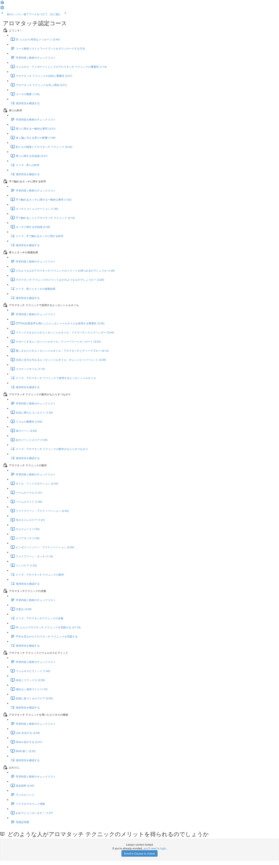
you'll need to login (155, 848)
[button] (2, 3)
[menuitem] (2, 9)
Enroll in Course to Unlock (139, 853)
